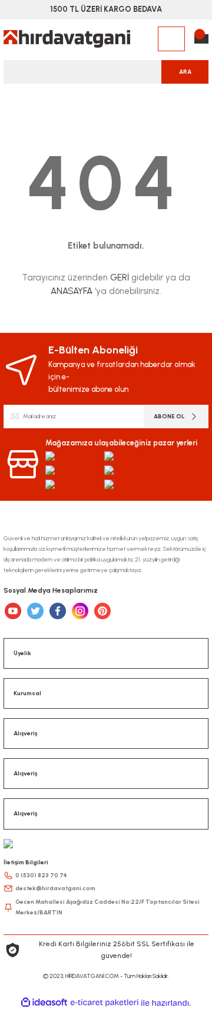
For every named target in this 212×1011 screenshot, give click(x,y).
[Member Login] (171, 39)
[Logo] (67, 39)
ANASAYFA (71, 291)
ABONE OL (169, 416)
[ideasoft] (44, 1002)
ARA (185, 71)
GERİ (119, 277)
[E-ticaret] (104, 1002)
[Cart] (201, 39)
